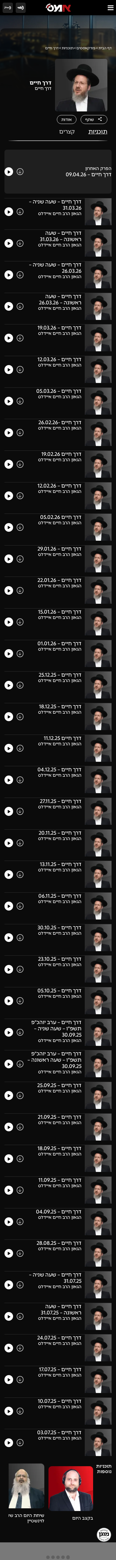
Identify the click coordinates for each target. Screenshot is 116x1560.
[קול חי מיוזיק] (8, 8)
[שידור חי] (21, 8)
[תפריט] (110, 7)
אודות (66, 119)
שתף (89, 119)
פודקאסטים (85, 48)
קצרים (67, 131)
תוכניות (67, 48)
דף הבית (105, 48)
